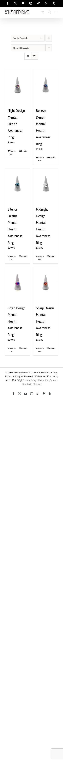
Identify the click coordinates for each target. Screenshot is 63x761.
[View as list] (34, 56)
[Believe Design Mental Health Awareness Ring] (45, 87)
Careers (53, 380)
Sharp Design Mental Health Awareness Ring (45, 321)
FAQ (18, 380)
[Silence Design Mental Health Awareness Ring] (17, 185)
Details (24, 151)
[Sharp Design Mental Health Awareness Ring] (45, 284)
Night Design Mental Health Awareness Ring (16, 123)
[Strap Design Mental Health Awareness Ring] (17, 284)
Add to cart (12, 152)
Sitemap (37, 384)
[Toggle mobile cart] (42, 12)
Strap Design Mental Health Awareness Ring (16, 321)
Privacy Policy (29, 380)
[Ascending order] (49, 38)
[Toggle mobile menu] (56, 12)
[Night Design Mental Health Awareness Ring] (17, 87)
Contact (27, 384)
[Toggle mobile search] (49, 12)
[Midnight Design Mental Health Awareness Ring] (45, 185)
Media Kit (43, 380)
